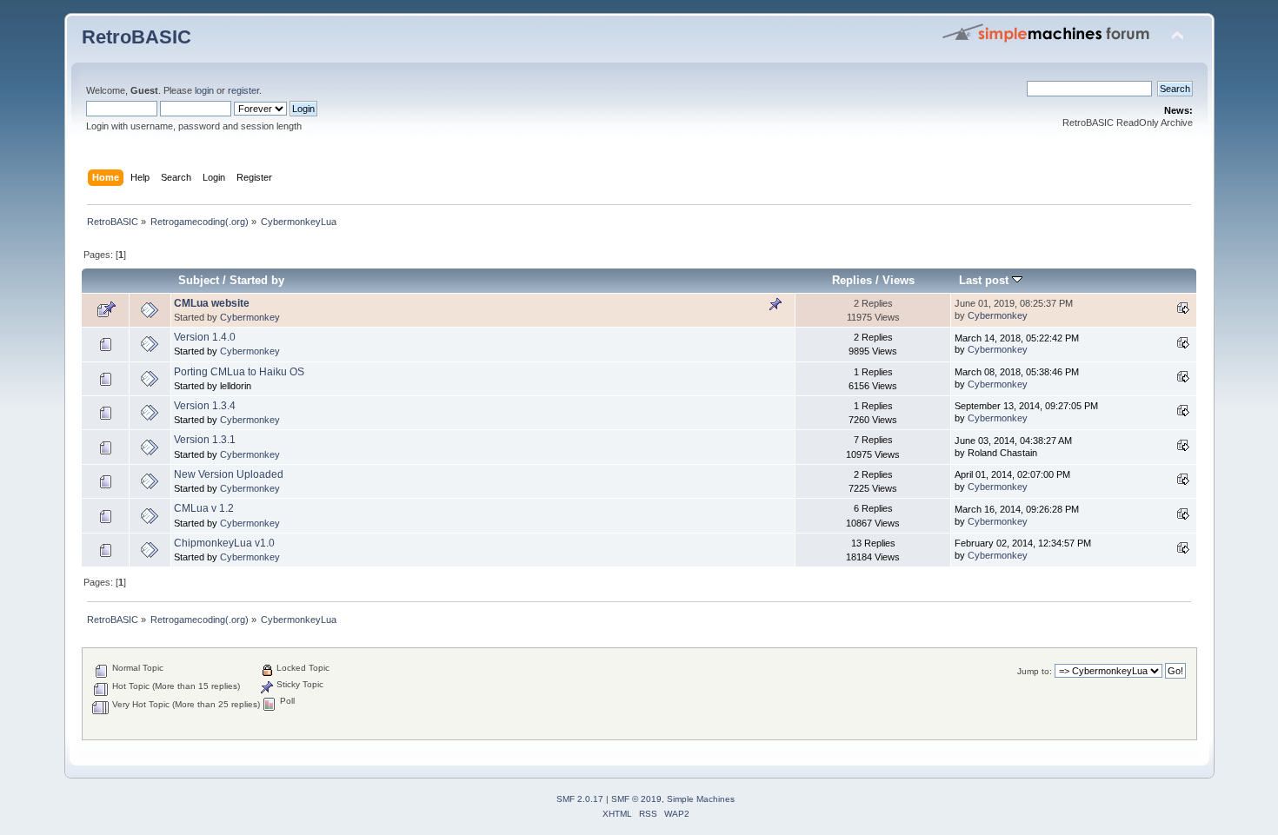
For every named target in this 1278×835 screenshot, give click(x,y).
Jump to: (1034, 671)
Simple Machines (701, 799)
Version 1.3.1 (205, 440)
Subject (198, 280)
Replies (852, 280)
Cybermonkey (250, 317)
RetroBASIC (136, 37)
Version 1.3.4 (205, 406)
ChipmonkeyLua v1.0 (224, 543)
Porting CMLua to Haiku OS (239, 372)
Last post (985, 280)
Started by (257, 280)
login (204, 90)
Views (898, 280)
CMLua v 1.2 (204, 508)
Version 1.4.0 (205, 337)
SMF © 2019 (636, 799)
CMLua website (212, 303)
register (243, 90)
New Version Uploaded (228, 474)
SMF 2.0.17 (579, 799)
